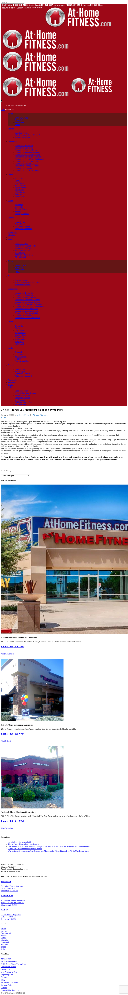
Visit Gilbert (6, 741)
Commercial (6, 933)
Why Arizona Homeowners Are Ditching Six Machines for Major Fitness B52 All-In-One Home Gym (48, 851)
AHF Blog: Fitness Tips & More (14, 964)
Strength (4, 940)
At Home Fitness (23, 415)
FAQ (3, 980)
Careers (4, 988)
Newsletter (5, 977)
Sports (3, 947)
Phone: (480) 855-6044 (12, 733)
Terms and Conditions (9, 982)
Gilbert (4, 909)
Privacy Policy (6, 985)
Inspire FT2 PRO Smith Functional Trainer (25, 849)
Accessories (5, 942)
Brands (4, 935)
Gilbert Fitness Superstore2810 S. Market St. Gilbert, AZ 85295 (11, 916)
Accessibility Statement (10, 990)
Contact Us (5, 969)
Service (4, 931)
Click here (26, 7)
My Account (6, 959)
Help (3, 949)
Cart (3, 110)
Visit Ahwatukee (7, 654)
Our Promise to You (9, 972)
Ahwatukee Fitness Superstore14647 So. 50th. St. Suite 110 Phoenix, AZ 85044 (13, 902)
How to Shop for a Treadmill (19, 842)
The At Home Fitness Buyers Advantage (24, 844)
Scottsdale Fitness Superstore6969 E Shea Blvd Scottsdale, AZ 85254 (12, 888)
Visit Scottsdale (7, 828)
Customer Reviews (8, 967)
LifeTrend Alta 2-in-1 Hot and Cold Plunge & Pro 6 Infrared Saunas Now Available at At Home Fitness (49, 846)
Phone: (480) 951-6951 (12, 821)
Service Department (9, 961)
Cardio (3, 938)
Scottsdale (6, 881)
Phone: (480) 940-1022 (12, 646)
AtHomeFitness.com (41, 415)
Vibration (4, 944)
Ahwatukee (7, 895)
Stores (3, 929)
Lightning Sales (7, 974)
